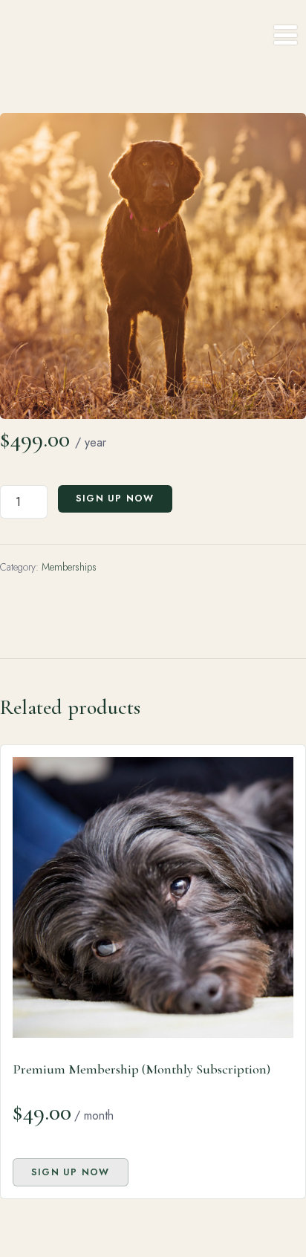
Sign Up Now (115, 498)
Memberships (69, 566)
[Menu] (285, 35)
